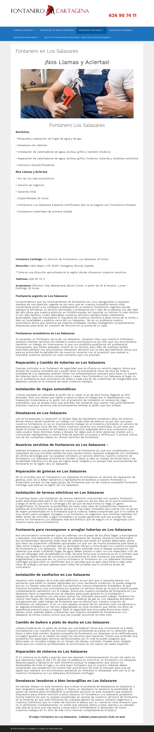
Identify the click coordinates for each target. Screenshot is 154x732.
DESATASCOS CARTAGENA (120, 30)
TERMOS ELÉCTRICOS (23, 30)
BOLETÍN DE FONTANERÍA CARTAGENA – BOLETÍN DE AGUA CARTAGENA (77, 37)
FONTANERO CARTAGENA (90, 30)
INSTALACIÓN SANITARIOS (25, 37)
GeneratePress (55, 729)
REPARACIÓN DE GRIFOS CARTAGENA (57, 30)
